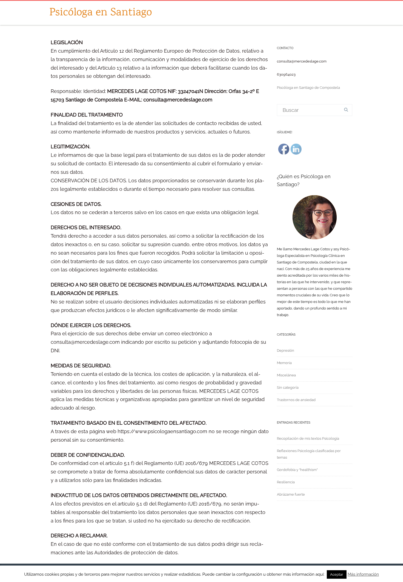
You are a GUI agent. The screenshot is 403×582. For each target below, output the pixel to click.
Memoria (284, 363)
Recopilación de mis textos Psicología (308, 438)
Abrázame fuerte (291, 494)
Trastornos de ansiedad (296, 400)
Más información (363, 574)
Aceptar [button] (336, 574)
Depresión (285, 350)
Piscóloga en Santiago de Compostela (308, 88)
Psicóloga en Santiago (100, 13)
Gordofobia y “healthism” (297, 470)
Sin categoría (288, 387)
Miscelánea (286, 375)
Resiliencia (286, 482)
